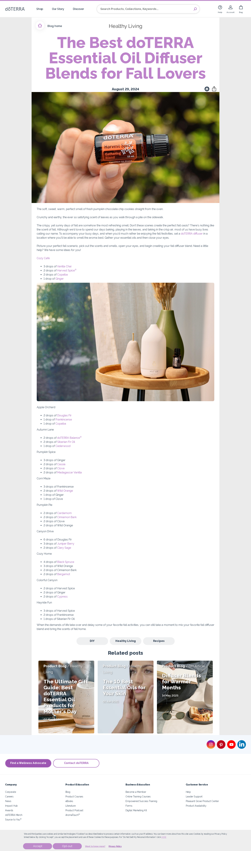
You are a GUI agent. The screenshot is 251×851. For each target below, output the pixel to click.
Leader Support (194, 796)
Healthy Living (125, 641)
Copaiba (62, 274)
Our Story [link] (58, 9)
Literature (70, 805)
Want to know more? (95, 846)
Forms (129, 805)
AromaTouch (72, 814)
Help (188, 791)
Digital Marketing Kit (136, 810)
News (8, 801)
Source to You (13, 819)
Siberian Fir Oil (66, 442)
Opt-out (67, 846)
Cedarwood (63, 446)
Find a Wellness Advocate (28, 763)
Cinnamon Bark (66, 517)
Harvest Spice (66, 270)
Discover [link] (78, 9)
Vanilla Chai (64, 266)
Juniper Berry (65, 543)
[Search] (195, 9)
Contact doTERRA (76, 763)
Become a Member (136, 791)
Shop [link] (39, 9)
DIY (92, 641)
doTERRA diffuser (192, 233)
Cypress (62, 596)
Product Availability (196, 805)
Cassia (61, 464)
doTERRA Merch (13, 814)
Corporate (10, 791)
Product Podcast (74, 810)
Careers (9, 796)
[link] (220, 9)
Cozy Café (43, 258)
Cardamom (64, 513)
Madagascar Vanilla (69, 472)
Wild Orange (65, 490)
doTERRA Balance (69, 437)
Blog (67, 791)
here (163, 837)
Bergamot (63, 574)
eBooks (69, 801)
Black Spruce (65, 562)
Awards (9, 810)
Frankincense (63, 419)
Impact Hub (11, 805)
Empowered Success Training (141, 801)
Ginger (59, 278)
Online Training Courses (138, 796)
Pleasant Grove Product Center (202, 801)
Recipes (159, 641)
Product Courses (74, 796)
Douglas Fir (64, 415)
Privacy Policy (115, 846)
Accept (37, 846)
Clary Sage (64, 547)
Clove (61, 468)
